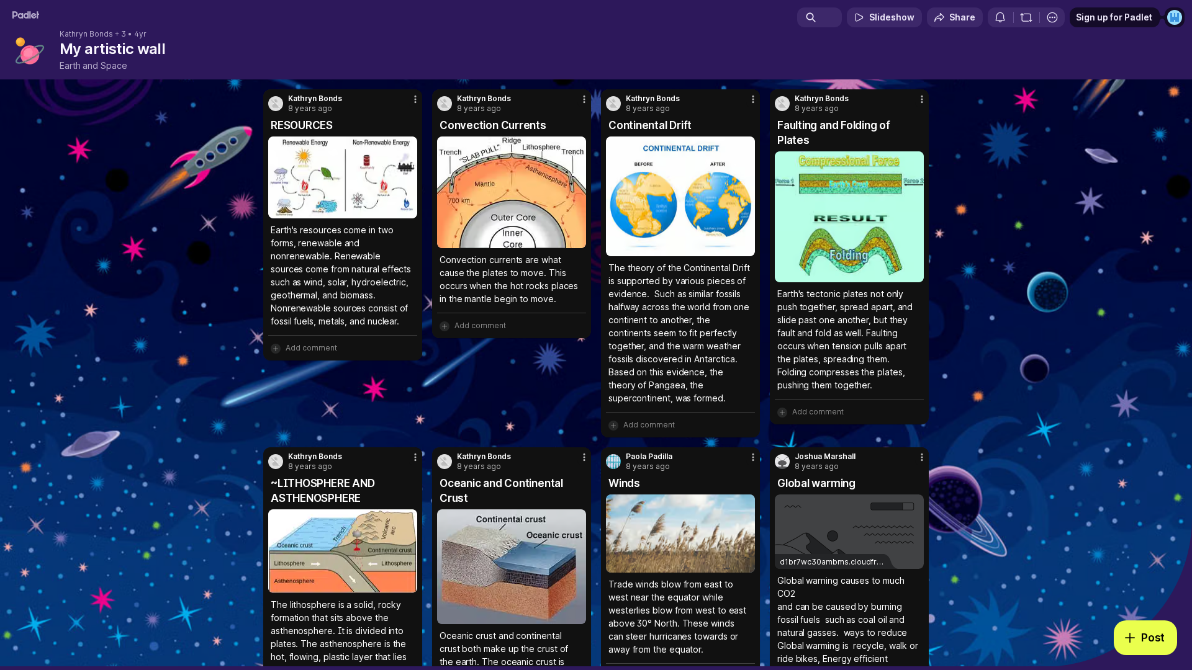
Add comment (311, 347)
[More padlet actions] (1052, 17)
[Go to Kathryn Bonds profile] (275, 103)
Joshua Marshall (825, 456)
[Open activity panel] (1000, 17)
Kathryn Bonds (86, 34)
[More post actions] (415, 99)
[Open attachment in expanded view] (342, 177)
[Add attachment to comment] (275, 348)
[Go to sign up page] (1175, 17)
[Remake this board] (1026, 17)
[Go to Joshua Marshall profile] (782, 461)
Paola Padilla (649, 456)
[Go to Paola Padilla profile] (613, 461)
